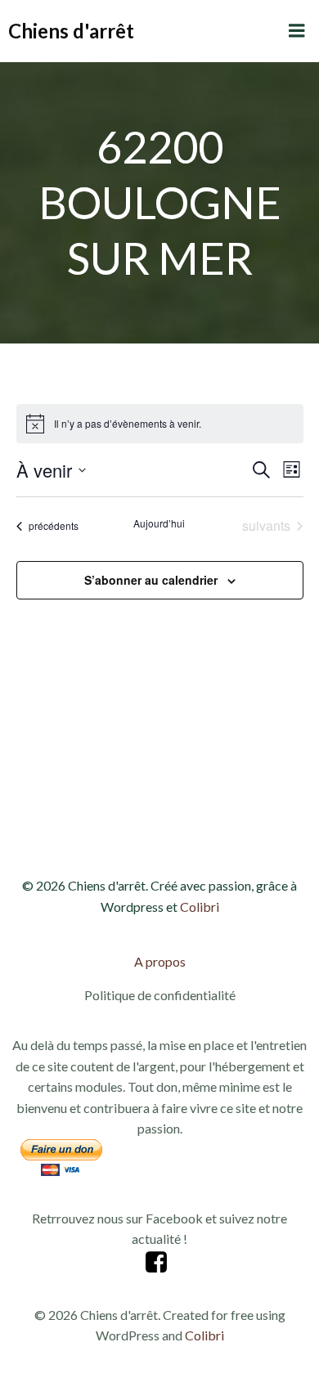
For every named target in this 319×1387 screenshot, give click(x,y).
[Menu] (297, 31)
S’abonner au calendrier (151, 580)
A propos (160, 961)
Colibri (199, 906)
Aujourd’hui (159, 523)
